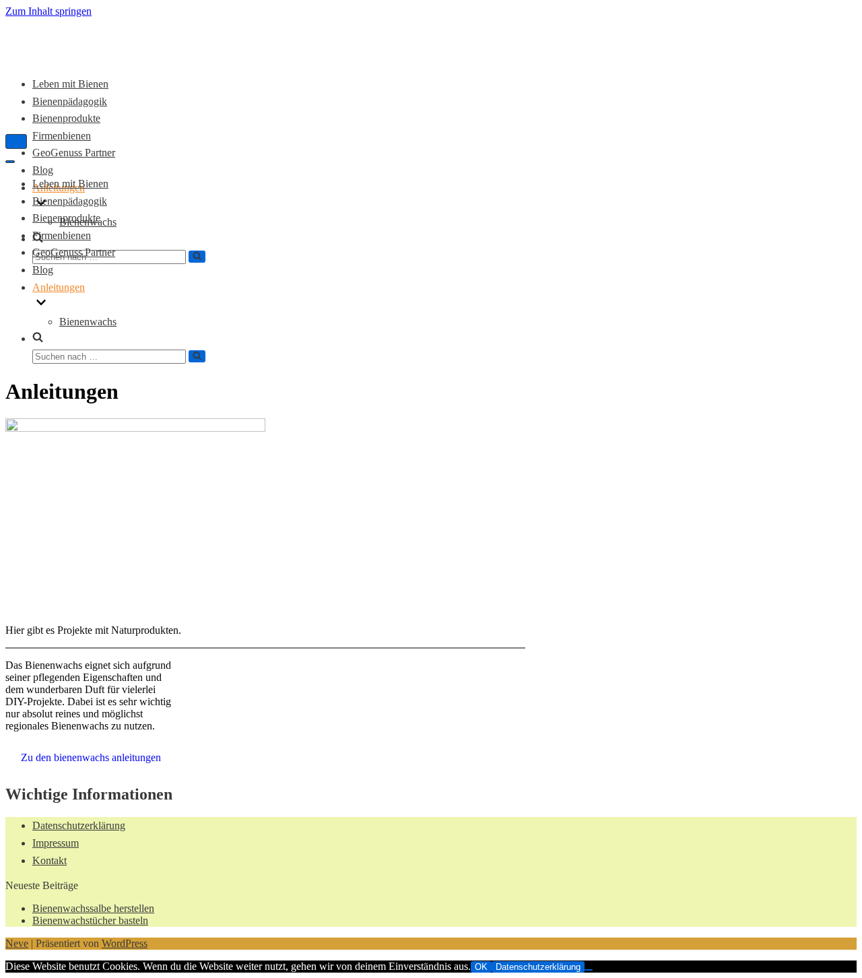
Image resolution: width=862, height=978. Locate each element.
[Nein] (589, 970)
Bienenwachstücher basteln (90, 920)
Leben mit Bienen (70, 84)
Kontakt (49, 860)
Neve (16, 943)
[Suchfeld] (197, 257)
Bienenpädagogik (69, 201)
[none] (135, 304)
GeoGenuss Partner (73, 152)
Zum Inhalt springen (48, 11)
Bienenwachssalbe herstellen (93, 908)
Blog (42, 170)
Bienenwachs (88, 321)
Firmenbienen (61, 135)
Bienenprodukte (66, 218)
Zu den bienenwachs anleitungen (91, 757)
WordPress (124, 943)
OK (481, 967)
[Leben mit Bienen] (66, 51)
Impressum (55, 843)
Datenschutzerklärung (78, 825)
